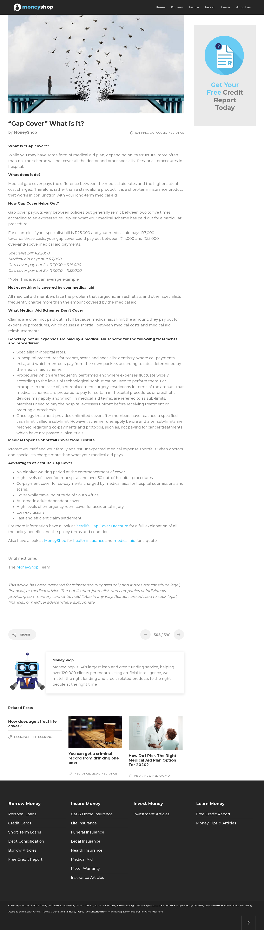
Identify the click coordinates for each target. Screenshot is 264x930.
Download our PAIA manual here (143, 911)
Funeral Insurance (87, 832)
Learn (225, 7)
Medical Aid (161, 775)
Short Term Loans (24, 832)
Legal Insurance (104, 773)
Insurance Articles (87, 877)
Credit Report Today (225, 96)
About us (243, 7)
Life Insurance (43, 736)
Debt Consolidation (26, 841)
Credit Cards (19, 823)
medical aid (125, 540)
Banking (141, 132)
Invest (210, 7)
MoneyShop (25, 132)
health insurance (88, 540)
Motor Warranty (85, 868)
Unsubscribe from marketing (103, 911)
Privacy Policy (75, 911)
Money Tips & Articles (216, 823)
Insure (194, 7)
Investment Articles (151, 814)
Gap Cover (158, 132)
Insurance (176, 132)
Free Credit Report (25, 859)
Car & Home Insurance (92, 814)
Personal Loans (22, 814)
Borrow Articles (22, 850)
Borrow (177, 7)
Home (160, 7)
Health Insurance (87, 850)
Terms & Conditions (53, 911)
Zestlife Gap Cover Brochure (102, 526)
